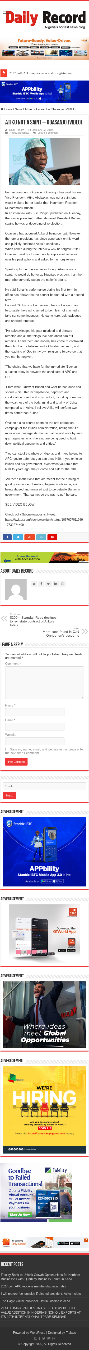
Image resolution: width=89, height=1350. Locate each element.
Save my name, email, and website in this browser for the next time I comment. (44, 751)
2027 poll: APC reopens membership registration (40, 73)
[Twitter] (44, 1338)
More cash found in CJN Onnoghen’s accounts (61, 632)
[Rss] (35, 1338)
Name (10, 705)
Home (7, 109)
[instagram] (54, 1338)
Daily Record (16, 129)
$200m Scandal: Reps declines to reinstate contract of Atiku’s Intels (33, 620)
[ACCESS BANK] (44, 557)
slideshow (23, 132)
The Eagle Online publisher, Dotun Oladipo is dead (35, 1301)
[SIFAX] (44, 48)
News (18, 109)
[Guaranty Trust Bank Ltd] (44, 1242)
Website (10, 735)
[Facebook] (39, 1338)
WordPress (37, 1332)
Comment (13, 663)
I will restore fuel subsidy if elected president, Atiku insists (41, 1293)
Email (10, 720)
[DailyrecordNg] (44, 18)
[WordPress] (49, 1338)
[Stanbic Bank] (44, 91)
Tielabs (71, 1332)
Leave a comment (48, 132)
